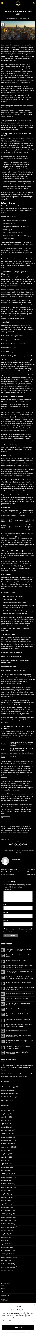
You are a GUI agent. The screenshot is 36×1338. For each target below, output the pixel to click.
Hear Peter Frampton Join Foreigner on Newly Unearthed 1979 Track (19, 950)
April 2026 (4, 1124)
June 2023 (4, 1237)
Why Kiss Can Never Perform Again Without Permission (18, 1047)
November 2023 (6, 1221)
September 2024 (7, 1187)
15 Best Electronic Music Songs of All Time (20, 1009)
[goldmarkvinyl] (18, 3)
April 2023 (4, 1244)
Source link (5, 839)
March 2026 (5, 1127)
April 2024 (4, 1204)
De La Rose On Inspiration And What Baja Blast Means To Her (20, 988)
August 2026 (5, 1110)
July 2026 (4, 1114)
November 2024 (6, 1180)
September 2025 (7, 1147)
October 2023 (6, 1224)
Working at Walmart (8, 1074)
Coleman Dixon (6, 1065)
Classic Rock (5, 1090)
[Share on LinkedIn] (25, 844)
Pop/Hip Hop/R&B (18, 9)
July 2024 (4, 1194)
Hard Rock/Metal (7, 1094)
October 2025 (6, 1144)
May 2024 (4, 1200)
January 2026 (6, 1134)
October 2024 (6, 1184)
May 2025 (4, 1160)
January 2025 (6, 1174)
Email (5, 913)
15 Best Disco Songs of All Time (16, 1030)
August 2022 (5, 1271)
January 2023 (5, 1254)
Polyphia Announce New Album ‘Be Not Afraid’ (19, 955)
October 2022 (6, 1264)
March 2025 (5, 1167)
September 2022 (7, 1267)
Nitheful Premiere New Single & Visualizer (20, 993)
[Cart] (34, 3)
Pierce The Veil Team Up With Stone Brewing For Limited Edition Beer (18, 1004)
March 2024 (5, 1207)
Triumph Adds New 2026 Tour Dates (18, 1019)
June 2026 (4, 1117)
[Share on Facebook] (13, 844)
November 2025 (6, 1140)
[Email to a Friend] (19, 844)
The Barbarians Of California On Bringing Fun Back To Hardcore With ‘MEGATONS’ (19, 977)
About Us (4, 1292)
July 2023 (4, 1234)
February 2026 (6, 1130)
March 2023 (5, 1247)
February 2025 (6, 1170)
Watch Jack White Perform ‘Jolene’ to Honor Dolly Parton (19, 972)
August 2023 (5, 1230)
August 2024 (5, 1190)
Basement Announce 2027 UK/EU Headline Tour (17, 1053)
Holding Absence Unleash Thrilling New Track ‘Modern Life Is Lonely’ (19, 1025)
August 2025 (5, 1150)
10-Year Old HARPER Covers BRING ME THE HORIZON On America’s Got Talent (17, 1067)
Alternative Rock (7, 1087)
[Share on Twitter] (16, 844)
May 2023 (4, 1241)
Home (3, 1288)
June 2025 (4, 1157)
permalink (18, 852)
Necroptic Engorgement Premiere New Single (26, 872)
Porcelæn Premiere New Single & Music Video (19, 1041)
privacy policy (26, 1332)
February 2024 (6, 1210)
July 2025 (4, 1154)
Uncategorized (6, 1100)
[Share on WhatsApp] (10, 844)
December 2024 (7, 1177)
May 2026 (4, 1120)
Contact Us (5, 1295)
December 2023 (6, 1217)
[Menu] (2, 3)
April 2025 (4, 1164)
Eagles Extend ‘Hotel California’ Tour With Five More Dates (16, 1075)
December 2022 (6, 1257)
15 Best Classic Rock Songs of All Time (18, 982)
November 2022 (6, 1261)
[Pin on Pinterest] (22, 844)
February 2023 (6, 1251)
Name (5, 905)
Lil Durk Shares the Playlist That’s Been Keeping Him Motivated (19, 966)
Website (6, 921)
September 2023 (7, 1227)
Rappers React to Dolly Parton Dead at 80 (19, 1014)
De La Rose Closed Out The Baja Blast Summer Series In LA (18, 1036)
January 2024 (6, 1214)
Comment (7, 890)
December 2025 (6, 1137)
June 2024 (4, 1197)
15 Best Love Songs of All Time (16, 960)
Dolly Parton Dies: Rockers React (17, 998)
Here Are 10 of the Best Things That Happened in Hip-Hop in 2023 (9, 872)
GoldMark (27, 18)
